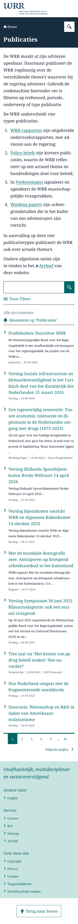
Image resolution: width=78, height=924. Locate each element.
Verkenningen (29, 182)
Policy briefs (22, 153)
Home (12, 26)
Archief (46, 265)
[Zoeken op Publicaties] (69, 287)
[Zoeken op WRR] (69, 27)
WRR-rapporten (26, 130)
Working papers (26, 204)
